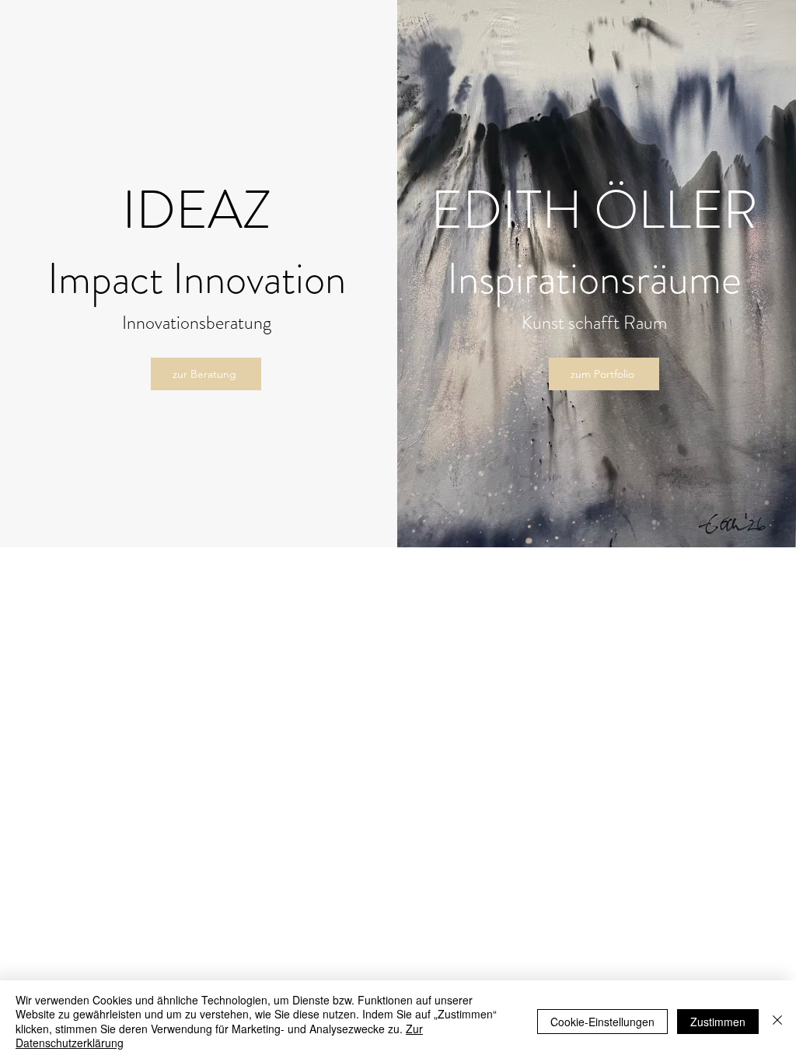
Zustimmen (717, 1021)
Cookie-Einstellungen (602, 1021)
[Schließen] (777, 1021)
